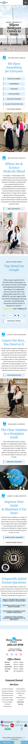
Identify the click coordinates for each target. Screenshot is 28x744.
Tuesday (7, 664)
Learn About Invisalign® (14, 461)
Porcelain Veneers (20, 697)
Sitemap (24, 737)
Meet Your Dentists (14, 209)
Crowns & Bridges (7, 702)
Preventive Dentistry (7, 689)
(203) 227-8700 (14, 644)
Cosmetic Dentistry (20, 691)
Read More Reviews (14, 321)
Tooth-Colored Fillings (7, 699)
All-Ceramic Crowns (7, 697)
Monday (7, 662)
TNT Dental (22, 739)
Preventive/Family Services (14, 542)
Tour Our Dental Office (14, 375)
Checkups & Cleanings (7, 691)
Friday (6, 671)
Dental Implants (20, 689)
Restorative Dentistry (7, 695)
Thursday (7, 669)
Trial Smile (20, 699)
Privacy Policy (7, 739)
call (26, 595)
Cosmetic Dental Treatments (14, 537)
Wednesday (8, 666)
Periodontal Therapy (7, 693)
